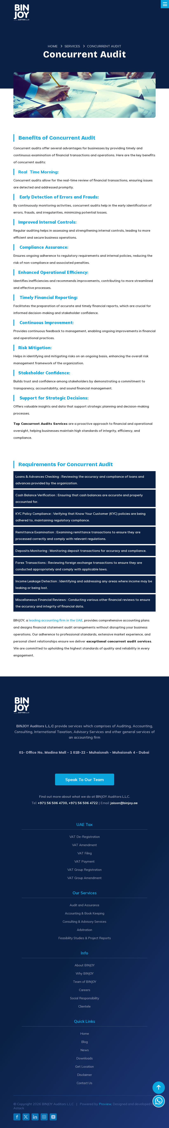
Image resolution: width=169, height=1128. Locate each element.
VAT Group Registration (84, 870)
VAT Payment (84, 861)
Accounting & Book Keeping (84, 913)
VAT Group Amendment (84, 878)
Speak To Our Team (84, 779)
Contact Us (84, 1083)
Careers (84, 990)
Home (53, 46)
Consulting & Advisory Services (84, 922)
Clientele (84, 1006)
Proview (105, 1104)
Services (72, 46)
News (84, 1050)
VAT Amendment (84, 845)
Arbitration (84, 930)
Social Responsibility (84, 998)
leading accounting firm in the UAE (55, 620)
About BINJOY (85, 965)
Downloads (84, 1058)
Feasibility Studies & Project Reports (84, 938)
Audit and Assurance (84, 905)
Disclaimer (84, 1075)
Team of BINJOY (84, 982)
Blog (84, 1042)
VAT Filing (84, 853)
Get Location (84, 1066)
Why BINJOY (85, 973)
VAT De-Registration (84, 837)
